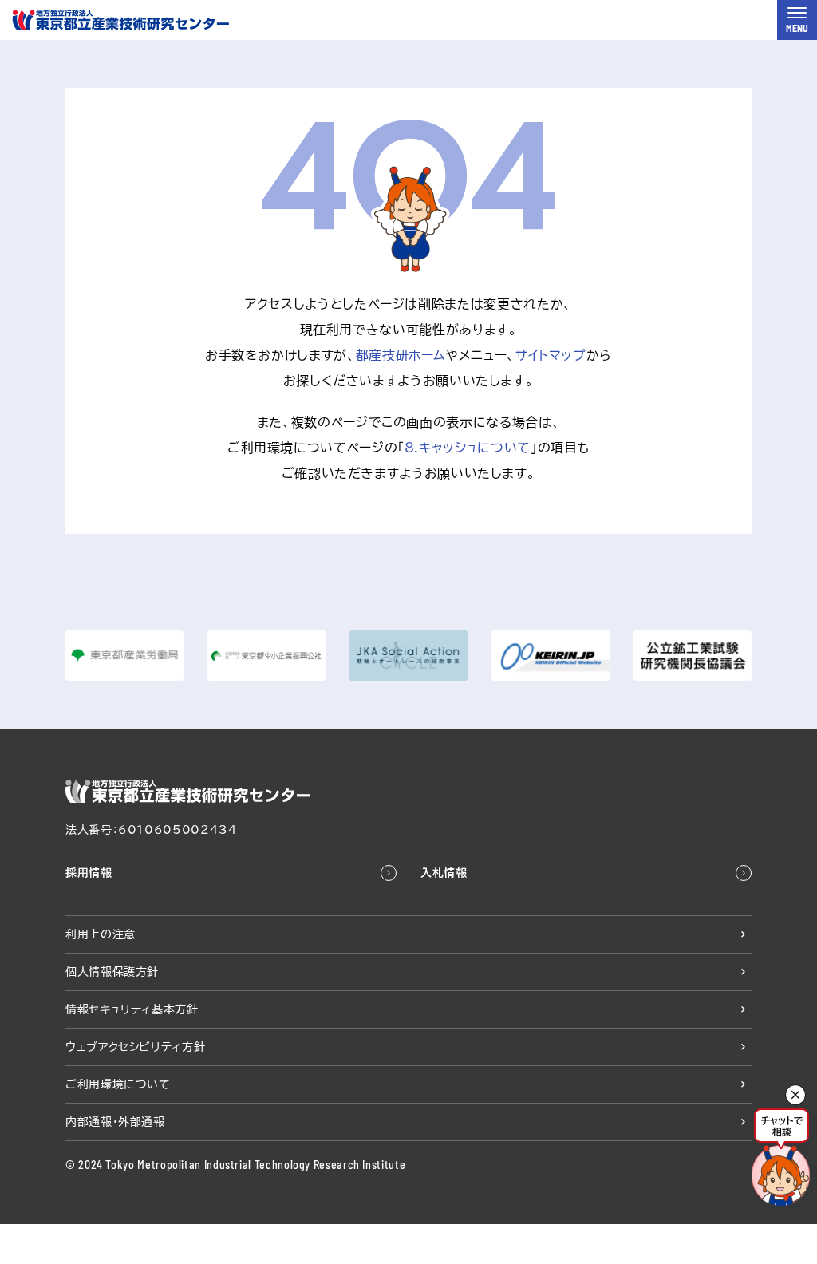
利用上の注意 (100, 934)
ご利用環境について (118, 1084)
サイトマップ (550, 355)
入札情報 (444, 873)
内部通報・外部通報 (115, 1122)
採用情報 (88, 873)
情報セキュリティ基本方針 (132, 1009)
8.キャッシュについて (468, 447)
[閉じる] (795, 1095)
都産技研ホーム (400, 355)
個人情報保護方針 (112, 972)
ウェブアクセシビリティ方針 (135, 1047)
